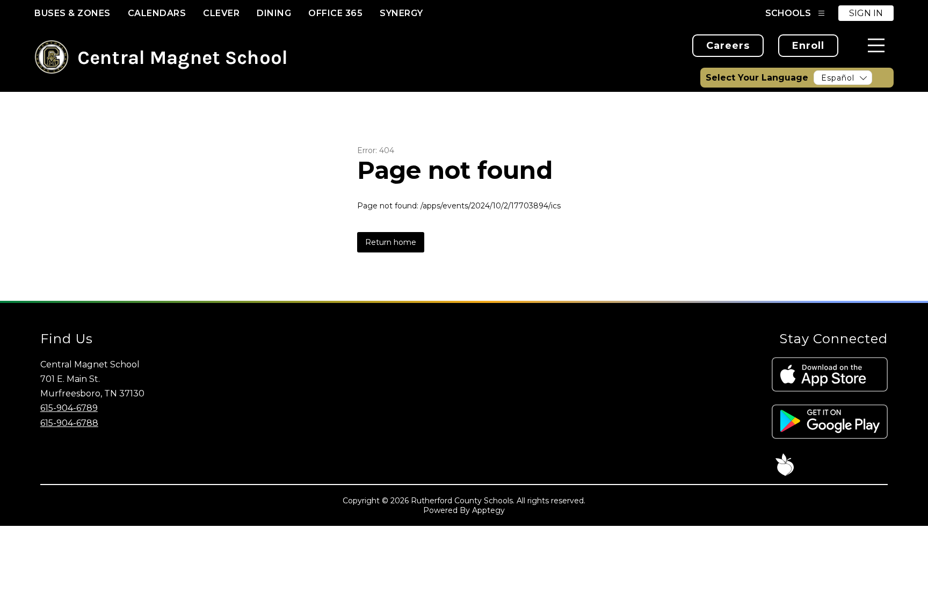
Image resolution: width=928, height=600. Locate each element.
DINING (274, 13)
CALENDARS (157, 13)
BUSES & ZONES (72, 13)
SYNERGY (401, 13)
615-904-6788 (69, 423)
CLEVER (221, 13)
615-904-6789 (69, 408)
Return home (390, 242)
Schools (788, 13)
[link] (728, 45)
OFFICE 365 (335, 13)
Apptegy (488, 510)
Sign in (866, 13)
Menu (876, 45)
